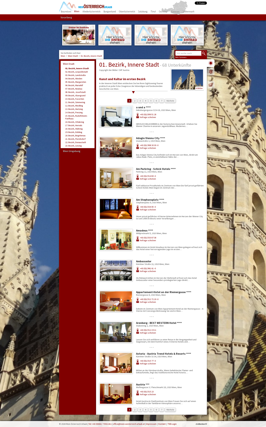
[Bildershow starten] (211, 85)
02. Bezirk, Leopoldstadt (76, 71)
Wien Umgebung (71, 151)
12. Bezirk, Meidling (74, 105)
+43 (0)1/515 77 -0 (148, 360)
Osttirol (163, 11)
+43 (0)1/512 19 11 (148, 330)
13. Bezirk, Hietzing (74, 109)
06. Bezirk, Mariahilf (74, 85)
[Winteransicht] (211, 71)
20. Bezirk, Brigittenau (75, 135)
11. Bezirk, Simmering (75, 102)
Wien (76, 11)
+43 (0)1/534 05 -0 (148, 206)
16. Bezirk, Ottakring (74, 122)
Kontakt (162, 424)
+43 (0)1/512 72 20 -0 (149, 299)
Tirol (153, 11)
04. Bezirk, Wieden (73, 78)
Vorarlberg (66, 17)
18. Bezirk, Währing (74, 128)
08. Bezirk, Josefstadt (75, 92)
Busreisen (66, 11)
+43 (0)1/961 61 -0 (148, 268)
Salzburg (142, 11)
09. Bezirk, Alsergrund (75, 95)
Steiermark (188, 11)
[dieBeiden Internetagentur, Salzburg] (201, 424)
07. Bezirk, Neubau (73, 88)
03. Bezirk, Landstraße (75, 75)
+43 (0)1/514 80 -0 (148, 176)
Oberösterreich (127, 11)
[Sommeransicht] (211, 63)
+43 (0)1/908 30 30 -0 (149, 145)
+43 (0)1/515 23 (147, 391)
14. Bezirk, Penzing (74, 112)
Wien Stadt (73, 56)
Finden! (203, 53)
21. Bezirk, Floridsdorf (75, 139)
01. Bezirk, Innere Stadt (91, 56)
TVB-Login (172, 424)
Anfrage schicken (148, 117)
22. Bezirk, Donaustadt (75, 142)
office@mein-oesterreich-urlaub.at (129, 424)
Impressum (151, 424)
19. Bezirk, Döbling (73, 132)
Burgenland (109, 11)
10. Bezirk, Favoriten (74, 98)
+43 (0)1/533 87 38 (148, 237)
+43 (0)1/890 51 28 (148, 114)
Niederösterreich (91, 11)
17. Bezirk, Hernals (73, 125)
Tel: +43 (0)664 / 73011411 (100, 424)
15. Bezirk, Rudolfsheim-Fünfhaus (76, 117)
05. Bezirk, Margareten (75, 82)
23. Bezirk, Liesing (73, 145)
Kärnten (174, 11)
